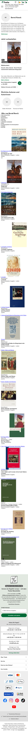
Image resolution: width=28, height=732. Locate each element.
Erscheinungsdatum (5, 124)
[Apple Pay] (8, 688)
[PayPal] (19, 688)
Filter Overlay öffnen (5, 115)
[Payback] (9, 694)
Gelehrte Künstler (5, 307)
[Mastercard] (18, 675)
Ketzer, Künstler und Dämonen (8, 381)
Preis (2, 120)
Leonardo (3, 277)
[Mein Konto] (19, 2)
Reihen (2, 123)
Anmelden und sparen (14, 615)
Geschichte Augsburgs (6, 246)
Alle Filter (3, 127)
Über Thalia (4, 657)
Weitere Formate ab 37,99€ (8, 87)
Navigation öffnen (2, 6)
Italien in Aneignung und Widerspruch (10, 537)
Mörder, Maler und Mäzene (7, 350)
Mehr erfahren (5, 80)
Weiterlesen (4, 34)
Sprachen (3, 119)
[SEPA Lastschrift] (9, 682)
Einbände (3, 126)
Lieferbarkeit (3, 121)
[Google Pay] (20, 682)
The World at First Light (7, 192)
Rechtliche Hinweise (14, 604)
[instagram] (11, 701)
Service (3, 661)
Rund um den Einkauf (6, 665)
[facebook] (5, 701)
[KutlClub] (20, 694)
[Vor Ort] (15, 2)
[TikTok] (23, 701)
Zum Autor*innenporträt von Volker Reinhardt (6, 103)
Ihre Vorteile (4, 669)
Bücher (2, 117)
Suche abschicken (9, 8)
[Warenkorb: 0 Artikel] (25, 2)
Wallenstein (14, 52)
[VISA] (10, 675)
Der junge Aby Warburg (7, 528)
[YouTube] (14, 707)
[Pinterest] (17, 701)
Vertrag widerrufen (14, 653)
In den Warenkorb (19, 83)
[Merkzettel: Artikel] (22, 2)
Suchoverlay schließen (13, 5)
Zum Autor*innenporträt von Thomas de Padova (18, 103)
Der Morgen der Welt (6, 151)
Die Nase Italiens (5, 436)
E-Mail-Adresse (5, 607)
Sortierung (3, 116)
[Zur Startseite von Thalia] (8, 2)
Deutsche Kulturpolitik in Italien (8, 478)
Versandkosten (20, 729)
